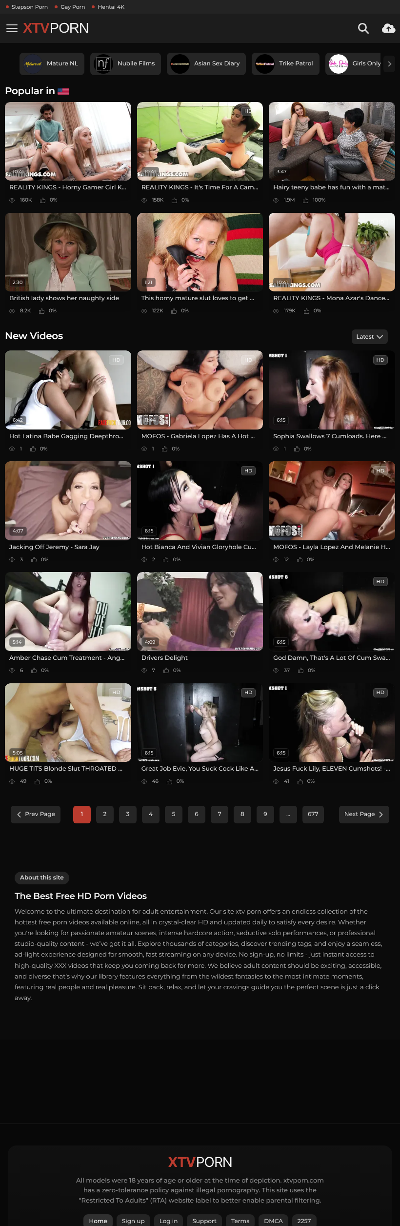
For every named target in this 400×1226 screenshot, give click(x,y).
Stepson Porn (30, 6)
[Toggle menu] (11, 28)
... (288, 814)
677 (313, 814)
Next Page (359, 814)
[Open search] (363, 28)
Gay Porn (72, 6)
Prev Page (40, 814)
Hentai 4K (111, 6)
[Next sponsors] (389, 64)
